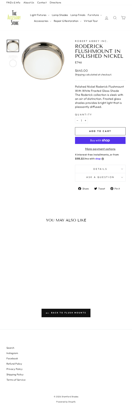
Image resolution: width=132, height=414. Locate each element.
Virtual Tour (91, 20)
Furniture (93, 15)
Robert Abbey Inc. (91, 41)
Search (10, 347)
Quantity (83, 114)
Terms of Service (15, 379)
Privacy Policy (14, 369)
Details (100, 169)
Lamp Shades (60, 15)
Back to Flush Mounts (68, 312)
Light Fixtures (38, 15)
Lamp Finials (78, 15)
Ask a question (100, 177)
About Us (29, 2)
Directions (55, 2)
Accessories (41, 20)
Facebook (12, 358)
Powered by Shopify (65, 401)
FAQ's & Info (13, 2)
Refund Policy (14, 363)
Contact (42, 2)
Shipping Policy (15, 374)
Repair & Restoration (66, 20)
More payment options (100, 149)
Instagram (12, 353)
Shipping (80, 74)
